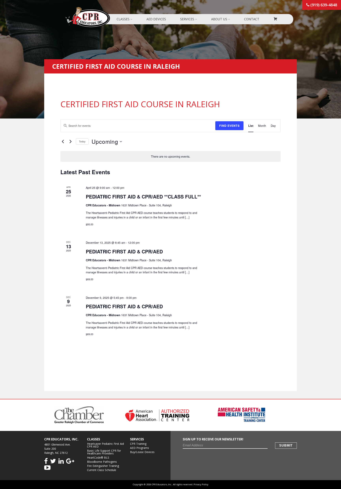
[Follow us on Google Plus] (70, 461)
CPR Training (138, 444)
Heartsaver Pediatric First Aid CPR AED (105, 445)
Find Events (229, 126)
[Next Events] (70, 141)
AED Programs (139, 448)
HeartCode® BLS (98, 457)
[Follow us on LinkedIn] (61, 461)
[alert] (170, 156)
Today (82, 141)
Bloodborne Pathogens (102, 462)
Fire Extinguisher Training (103, 466)
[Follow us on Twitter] (53, 461)
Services (187, 19)
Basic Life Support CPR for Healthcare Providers (104, 452)
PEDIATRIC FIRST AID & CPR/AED (124, 251)
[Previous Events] (62, 141)
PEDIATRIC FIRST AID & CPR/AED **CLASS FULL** (143, 196)
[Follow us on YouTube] (47, 468)
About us (219, 19)
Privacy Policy (201, 484)
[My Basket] (275, 19)
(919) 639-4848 (323, 5)
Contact (251, 19)
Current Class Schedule (101, 470)
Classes (123, 19)
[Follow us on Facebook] (46, 461)
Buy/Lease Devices (142, 452)
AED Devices (156, 19)
